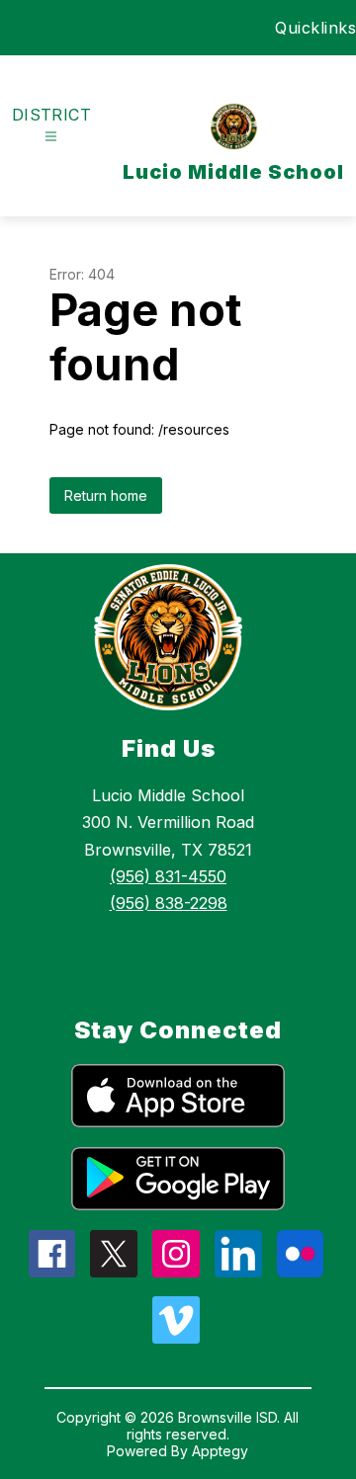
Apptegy (220, 1450)
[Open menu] (51, 136)
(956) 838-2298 (168, 903)
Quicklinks (315, 28)
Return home (105, 495)
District (52, 114)
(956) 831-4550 (168, 876)
